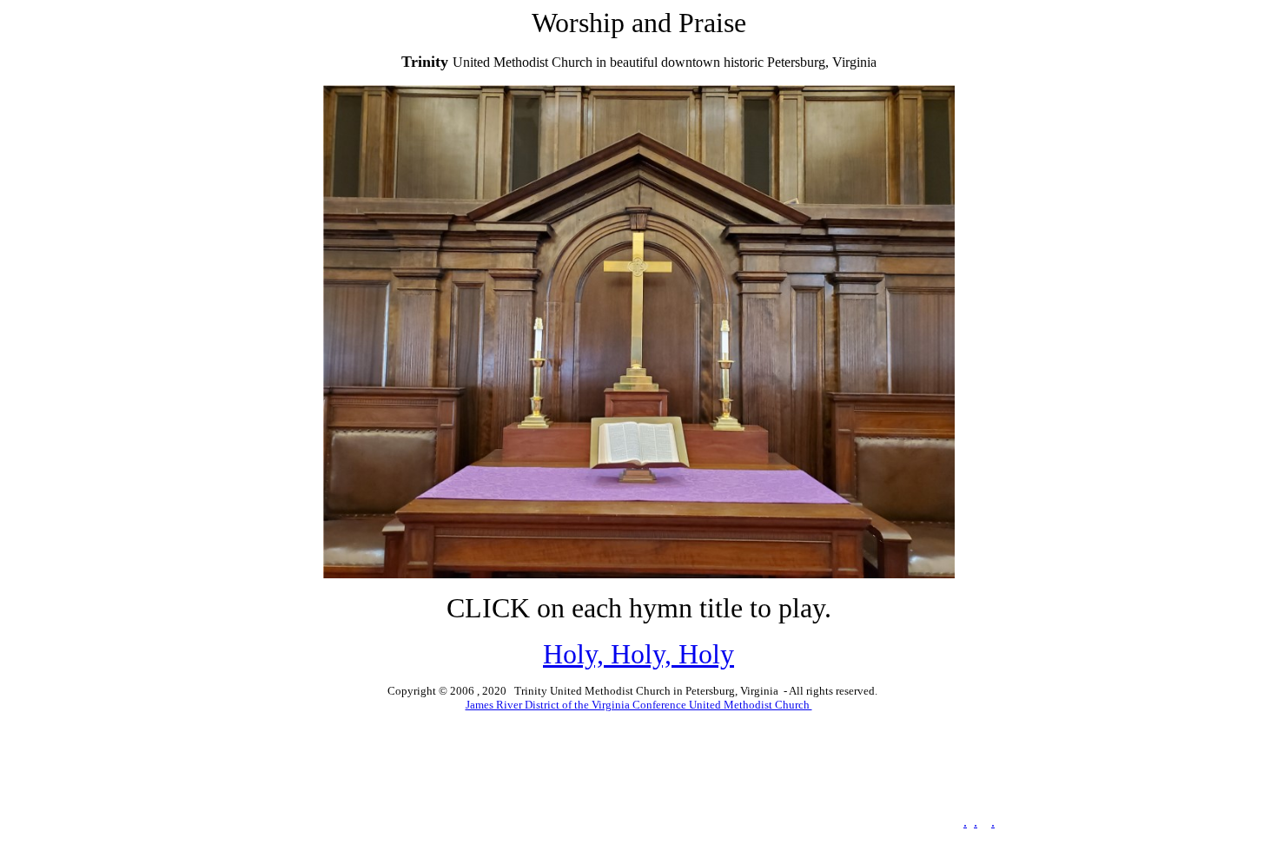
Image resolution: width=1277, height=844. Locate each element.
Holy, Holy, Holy (638, 653)
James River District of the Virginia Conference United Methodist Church (639, 704)
